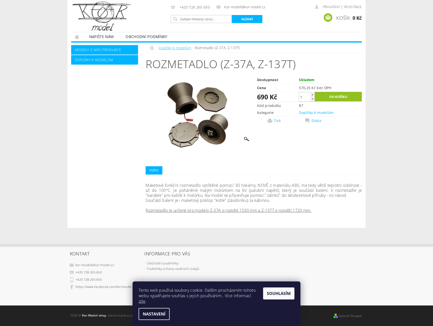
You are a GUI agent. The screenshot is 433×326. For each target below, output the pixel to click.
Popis (154, 170)
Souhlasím (279, 293)
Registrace (353, 7)
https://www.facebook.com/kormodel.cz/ (106, 286)
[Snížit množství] (312, 99)
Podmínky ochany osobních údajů (173, 268)
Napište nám (101, 36)
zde (142, 301)
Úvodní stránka (77, 36)
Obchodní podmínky (146, 36)
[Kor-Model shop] (101, 16)
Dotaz (316, 120)
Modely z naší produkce (98, 49)
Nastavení (154, 314)
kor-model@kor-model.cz (94, 265)
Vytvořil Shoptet (350, 316)
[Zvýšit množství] (312, 94)
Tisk (277, 120)
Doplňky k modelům (94, 59)
